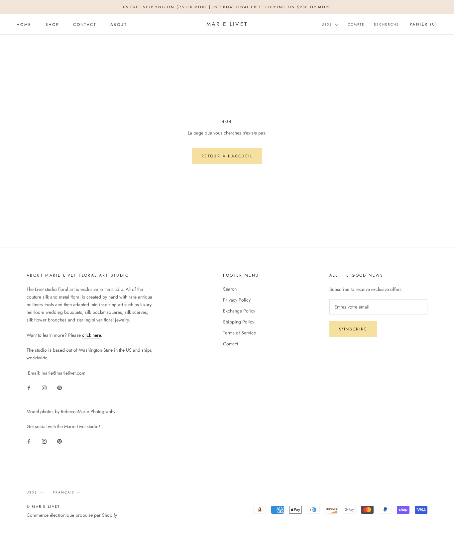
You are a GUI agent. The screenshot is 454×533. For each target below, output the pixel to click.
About (118, 25)
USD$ (327, 24)
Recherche (386, 24)
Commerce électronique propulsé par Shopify (72, 515)
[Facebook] (29, 387)
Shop (52, 25)
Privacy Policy (237, 300)
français (63, 492)
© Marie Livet (43, 506)
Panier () (423, 25)
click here (91, 335)
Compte (356, 24)
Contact (84, 25)
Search (230, 289)
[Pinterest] (59, 387)
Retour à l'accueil (227, 156)
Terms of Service (239, 332)
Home (24, 25)
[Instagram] (44, 387)
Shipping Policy (238, 321)
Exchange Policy (239, 311)
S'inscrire (353, 329)
